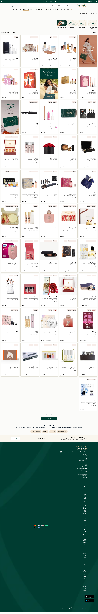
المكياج (85, 502)
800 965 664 (82, 456)
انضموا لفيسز (85, 580)
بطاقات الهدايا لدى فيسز (36, 431)
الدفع (85, 549)
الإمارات (93, 1)
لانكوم (85, 525)
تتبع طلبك (85, 559)
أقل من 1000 (52, 431)
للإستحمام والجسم (84, 508)
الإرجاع (85, 557)
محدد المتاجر (85, 562)
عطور (85, 501)
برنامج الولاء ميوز (85, 583)
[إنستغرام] (65, 451)
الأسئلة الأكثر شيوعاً (84, 547)
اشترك (15, 438)
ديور (85, 518)
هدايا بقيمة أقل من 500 (62, 431)
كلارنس (84, 534)
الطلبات (84, 544)
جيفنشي (84, 527)
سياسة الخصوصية (84, 591)
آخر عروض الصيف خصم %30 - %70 (49, 1)
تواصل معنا (85, 574)
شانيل (85, 516)
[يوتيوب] (69, 451)
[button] (94, 1)
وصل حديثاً (85, 492)
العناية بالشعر (85, 511)
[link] (57, 9)
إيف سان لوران (85, 522)
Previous (66, 1)
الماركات (84, 489)
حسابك (84, 542)
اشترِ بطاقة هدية (85, 498)
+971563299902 (83, 462)
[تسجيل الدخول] (17, 5)
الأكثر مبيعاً (85, 495)
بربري (85, 520)
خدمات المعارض (84, 571)
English (90, 1)
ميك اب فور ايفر (85, 531)
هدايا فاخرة (45, 431)
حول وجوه (85, 568)
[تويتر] (61, 451)
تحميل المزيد (49, 418)
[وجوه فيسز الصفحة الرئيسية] (81, 5)
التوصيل (84, 555)
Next (31, 1)
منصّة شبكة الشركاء (84, 577)
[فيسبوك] (73, 451)
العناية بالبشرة (84, 505)
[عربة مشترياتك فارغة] (12, 6)
